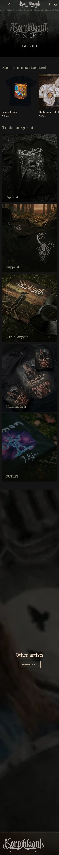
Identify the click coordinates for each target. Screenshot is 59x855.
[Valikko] (3, 4)
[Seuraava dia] (53, 95)
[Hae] (9, 4)
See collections (29, 664)
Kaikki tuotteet (29, 46)
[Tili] (49, 4)
